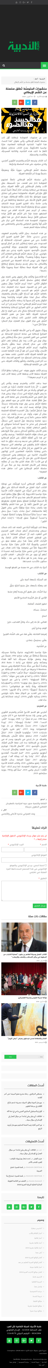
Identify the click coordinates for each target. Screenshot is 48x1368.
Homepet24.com (26, 1359)
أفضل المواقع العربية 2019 (33, 1258)
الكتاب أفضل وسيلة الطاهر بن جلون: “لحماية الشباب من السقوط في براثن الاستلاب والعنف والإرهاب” (25, 955)
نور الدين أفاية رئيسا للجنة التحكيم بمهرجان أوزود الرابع (24, 1127)
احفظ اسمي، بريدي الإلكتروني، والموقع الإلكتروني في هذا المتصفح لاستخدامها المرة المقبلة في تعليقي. (26, 869)
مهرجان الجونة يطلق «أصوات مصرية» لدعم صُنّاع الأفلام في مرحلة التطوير (25, 1104)
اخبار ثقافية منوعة (36, 1267)
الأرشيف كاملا (37, 1277)
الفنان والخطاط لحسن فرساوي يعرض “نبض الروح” (27, 1038)
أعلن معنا (38, 1253)
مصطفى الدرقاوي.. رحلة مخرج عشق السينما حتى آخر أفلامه (23, 1096)
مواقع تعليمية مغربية (35, 1306)
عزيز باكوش (38, 1158)
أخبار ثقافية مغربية (35, 1243)
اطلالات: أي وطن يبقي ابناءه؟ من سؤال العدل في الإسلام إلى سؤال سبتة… (25, 1118)
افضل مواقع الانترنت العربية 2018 (30, 1272)
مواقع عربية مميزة (36, 1311)
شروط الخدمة (37, 1296)
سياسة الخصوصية (36, 1291)
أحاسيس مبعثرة (36, 1228)
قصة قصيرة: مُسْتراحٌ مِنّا (14, 1176)
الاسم (43, 844)
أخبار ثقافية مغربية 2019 (33, 1248)
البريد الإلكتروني (16, 844)
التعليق (43, 878)
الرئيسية (42, 79)
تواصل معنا (38, 1287)
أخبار (36, 79)
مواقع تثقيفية (37, 1301)
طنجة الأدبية (41, 97)
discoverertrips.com (40, 1359)
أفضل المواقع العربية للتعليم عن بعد (30, 1262)
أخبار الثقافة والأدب (35, 1233)
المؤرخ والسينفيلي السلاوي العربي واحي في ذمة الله (24, 1111)
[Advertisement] (24, 23)
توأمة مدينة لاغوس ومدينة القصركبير (32, 998)
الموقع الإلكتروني (39, 855)
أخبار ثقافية (38, 1238)
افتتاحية (44, 1362)
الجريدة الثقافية (37, 1282)
